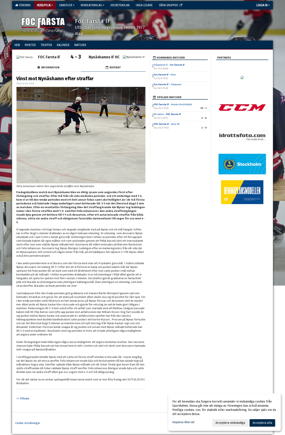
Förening (24, 5)
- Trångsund (167, 84)
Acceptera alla (262, 423)
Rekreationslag (91, 5)
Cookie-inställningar (27, 423)
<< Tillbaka (22, 398)
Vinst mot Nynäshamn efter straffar (54, 78)
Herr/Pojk (44, 5)
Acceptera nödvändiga (230, 423)
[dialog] (224, 412)
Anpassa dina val (183, 422)
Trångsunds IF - (169, 65)
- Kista (165, 74)
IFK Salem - (167, 114)
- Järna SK (166, 124)
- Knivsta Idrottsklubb (173, 104)
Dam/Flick (65, 5)
